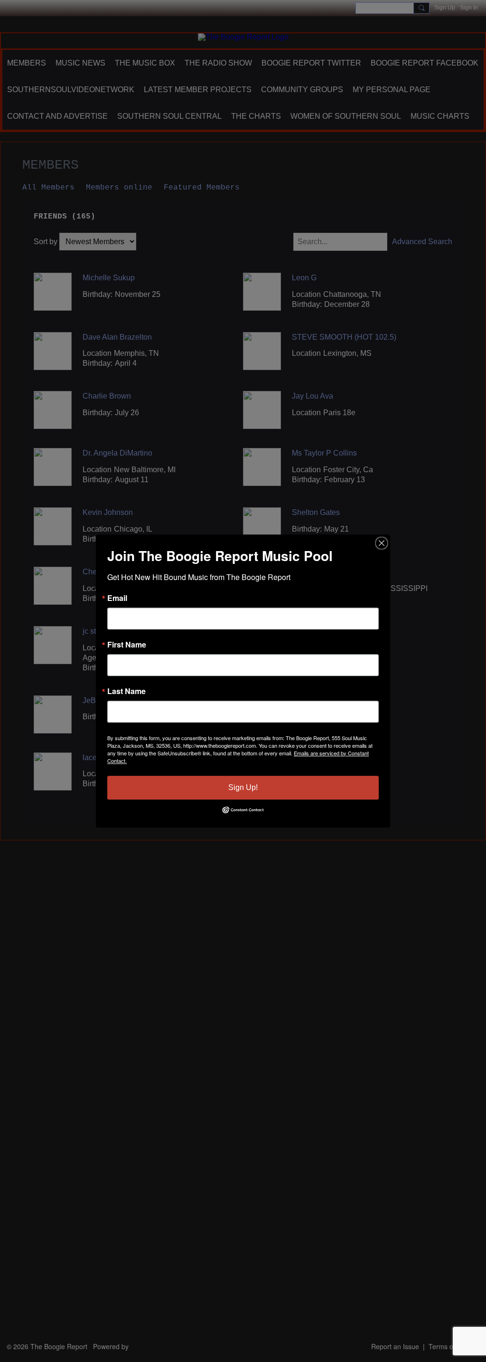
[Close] (381, 543)
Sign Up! (243, 787)
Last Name (126, 691)
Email (117, 598)
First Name (126, 644)
